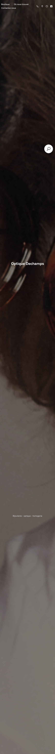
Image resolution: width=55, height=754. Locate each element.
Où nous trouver (21, 4)
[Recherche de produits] (48, 149)
